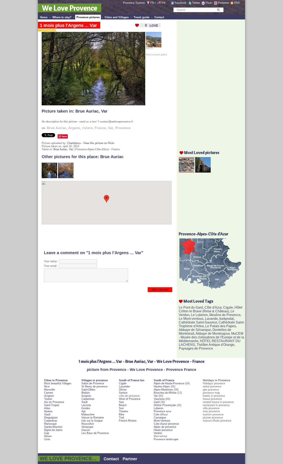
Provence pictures (88, 17)
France (100, 128)
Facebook (180, 2)
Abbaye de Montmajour (213, 333)
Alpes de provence (165, 426)
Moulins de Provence (225, 315)
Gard (157, 402)
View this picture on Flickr (98, 143)
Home (43, 17)
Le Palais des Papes (220, 326)
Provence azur (162, 411)
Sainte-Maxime (53, 426)
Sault (47, 414)
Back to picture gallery (156, 54)
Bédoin (85, 392)
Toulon (48, 398)
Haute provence (163, 430)
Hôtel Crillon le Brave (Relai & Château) (210, 309)
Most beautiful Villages (57, 383)
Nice (47, 386)
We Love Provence (69, 7)
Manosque (50, 423)
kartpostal (226, 318)
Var (104, 111)
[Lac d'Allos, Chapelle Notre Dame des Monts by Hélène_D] (203, 171)
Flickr (209, 2)
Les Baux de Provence (95, 433)
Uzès (47, 439)
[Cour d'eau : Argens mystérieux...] (49, 177)
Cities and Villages (117, 17)
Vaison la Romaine (92, 417)
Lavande (211, 318)
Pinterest (223, 2)
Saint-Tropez (51, 405)
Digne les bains (53, 430)
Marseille (49, 389)
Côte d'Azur (212, 307)
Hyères (48, 411)
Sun (121, 408)
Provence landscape (166, 439)
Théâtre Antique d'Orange (215, 344)
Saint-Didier (88, 389)
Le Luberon (199, 315)
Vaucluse (159, 398)
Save (64, 136)
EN (163, 2)
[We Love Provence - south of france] (159, 2)
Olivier (123, 389)
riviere (87, 128)
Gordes (85, 408)
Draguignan (51, 417)
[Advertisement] (107, 237)
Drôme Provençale (165, 405)
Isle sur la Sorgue (92, 420)
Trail (121, 417)
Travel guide (141, 17)
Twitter (196, 2)
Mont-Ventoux (162, 420)
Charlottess (74, 143)
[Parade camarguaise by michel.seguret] (186, 171)
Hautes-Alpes (162, 386)
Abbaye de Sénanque (195, 330)
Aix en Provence (54, 402)
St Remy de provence (94, 386)
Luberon (158, 408)
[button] (106, 199)
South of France (164, 380)
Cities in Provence (56, 380)
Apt (83, 411)
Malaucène (87, 414)
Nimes (48, 436)
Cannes (48, 392)
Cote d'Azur (161, 414)
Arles (47, 408)
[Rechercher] (218, 9)
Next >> (149, 48)
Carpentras (50, 420)
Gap (46, 433)
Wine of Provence (129, 398)
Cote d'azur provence (166, 423)
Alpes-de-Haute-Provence (169, 383)
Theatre (123, 411)
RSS (237, 2)
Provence (123, 128)
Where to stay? (61, 17)
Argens (74, 128)
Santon (123, 392)
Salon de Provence (92, 383)
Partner (130, 459)
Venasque (87, 426)
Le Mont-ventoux (191, 318)
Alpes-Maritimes (163, 389)
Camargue (160, 417)
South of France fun (131, 380)
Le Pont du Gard (191, 307)
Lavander (124, 386)
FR (152, 2)
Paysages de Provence (196, 348)
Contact (159, 17)
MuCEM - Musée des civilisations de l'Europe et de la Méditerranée (211, 337)
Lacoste (86, 405)
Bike (121, 414)
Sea (121, 402)
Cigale (228, 307)
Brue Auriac (87, 111)
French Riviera (127, 420)
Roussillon (87, 423)
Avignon (49, 395)
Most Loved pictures (201, 152)
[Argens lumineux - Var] (66, 177)
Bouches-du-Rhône (165, 392)
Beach (123, 405)
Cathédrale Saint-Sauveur (198, 322)
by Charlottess (47, 30)
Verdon (158, 433)
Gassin (85, 430)
